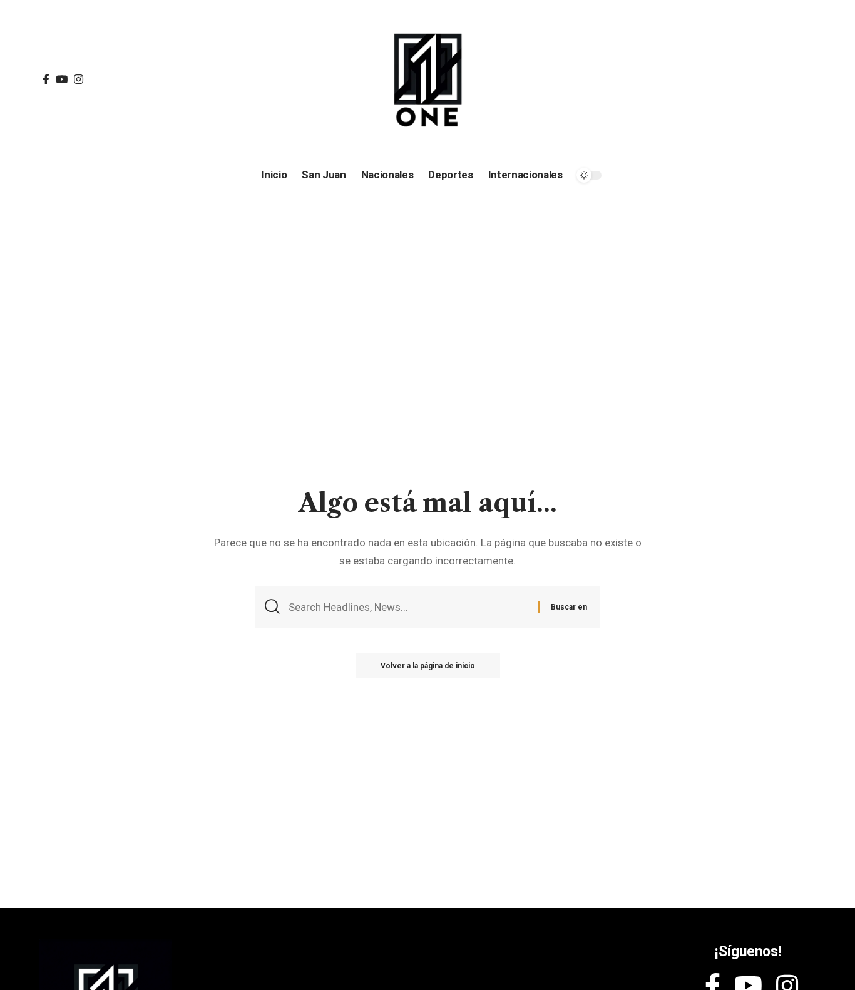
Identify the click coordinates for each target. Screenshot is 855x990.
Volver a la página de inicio (428, 665)
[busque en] (721, 80)
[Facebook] (46, 80)
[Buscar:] (408, 607)
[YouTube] (62, 80)
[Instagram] (78, 80)
